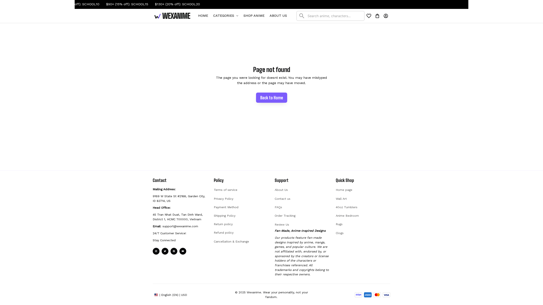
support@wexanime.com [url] (180, 226)
